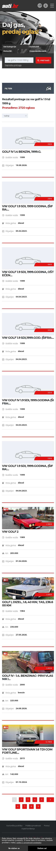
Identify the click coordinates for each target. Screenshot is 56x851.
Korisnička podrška (14, 825)
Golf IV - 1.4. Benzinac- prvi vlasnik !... (27, 677)
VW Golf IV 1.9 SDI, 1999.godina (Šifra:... (28, 402)
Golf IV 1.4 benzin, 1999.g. (21, 151)
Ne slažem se (14, 848)
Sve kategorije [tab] (9, 47)
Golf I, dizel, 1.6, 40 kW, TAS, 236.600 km (27, 603)
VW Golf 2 (10, 531)
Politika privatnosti (33, 825)
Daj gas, (20, 28)
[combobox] (15, 116)
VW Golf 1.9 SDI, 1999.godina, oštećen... (28, 273)
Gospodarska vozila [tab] (37, 51)
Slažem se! (42, 848)
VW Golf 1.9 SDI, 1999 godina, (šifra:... (27, 208)
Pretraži (44, 60)
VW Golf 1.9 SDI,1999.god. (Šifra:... (28, 337)
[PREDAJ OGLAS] (40, 5)
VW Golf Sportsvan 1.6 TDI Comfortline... (27, 751)
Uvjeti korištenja (28, 828)
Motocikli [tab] (7, 51)
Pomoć (47, 825)
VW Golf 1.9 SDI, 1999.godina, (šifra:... (27, 467)
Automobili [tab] (34, 47)
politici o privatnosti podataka (28, 842)
